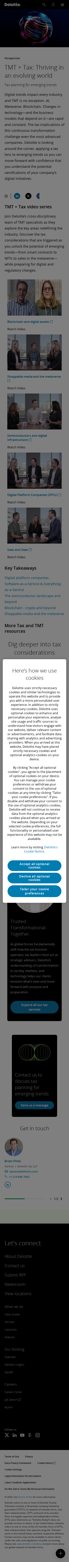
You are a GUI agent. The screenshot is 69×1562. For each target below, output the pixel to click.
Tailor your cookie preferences (34, 891)
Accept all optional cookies (34, 865)
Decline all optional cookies (34, 878)
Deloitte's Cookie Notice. (41, 849)
